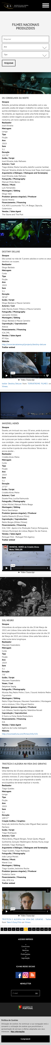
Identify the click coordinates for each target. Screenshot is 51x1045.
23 (38, 929)
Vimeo (5, 386)
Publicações (25, 954)
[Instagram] (25, 975)
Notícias (25, 950)
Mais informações (18, 1031)
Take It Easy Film (14, 922)
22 (34, 929)
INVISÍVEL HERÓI (10, 423)
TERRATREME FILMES (38, 383)
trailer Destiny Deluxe (12, 383)
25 (46, 929)
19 (22, 929)
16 (9, 929)
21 (30, 929)
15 (5, 929)
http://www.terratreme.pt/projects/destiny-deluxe (24, 344)
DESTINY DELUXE (11, 251)
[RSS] (32, 975)
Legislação (25, 958)
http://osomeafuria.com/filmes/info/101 (20, 734)
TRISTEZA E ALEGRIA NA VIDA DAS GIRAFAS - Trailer (26, 919)
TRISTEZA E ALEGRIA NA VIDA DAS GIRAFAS (24, 763)
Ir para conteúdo (43, 1)
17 (14, 929)
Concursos (25, 946)
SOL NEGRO (8, 620)
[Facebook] (19, 975)
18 (18, 929)
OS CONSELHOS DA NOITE (15, 97)
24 (42, 929)
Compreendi (25, 1039)
